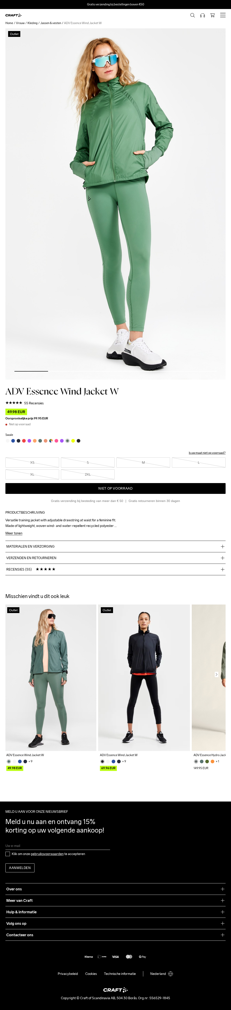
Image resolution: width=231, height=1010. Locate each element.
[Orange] (212, 761)
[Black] (102, 761)
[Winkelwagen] (212, 15)
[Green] (8, 761)
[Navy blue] (25, 761)
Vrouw (20, 23)
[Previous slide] (14, 674)
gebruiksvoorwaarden (47, 854)
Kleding (32, 23)
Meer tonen (13, 533)
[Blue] (20, 761)
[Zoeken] (192, 15)
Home (9, 23)
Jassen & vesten (50, 23)
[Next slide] (216, 674)
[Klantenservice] (202, 15)
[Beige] (14, 761)
